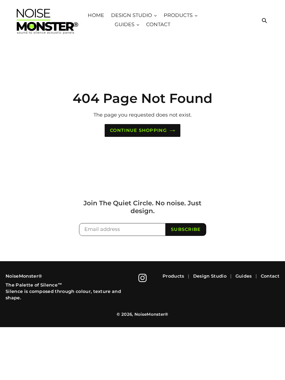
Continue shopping (138, 130)
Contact (270, 276)
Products (173, 276)
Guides (243, 276)
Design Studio (210, 276)
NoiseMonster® (151, 314)
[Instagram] (142, 278)
